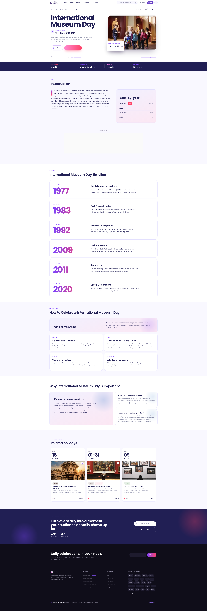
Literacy (137, 67)
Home (52, 9)
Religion (147, 586)
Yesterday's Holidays (88, 581)
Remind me (58, 48)
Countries (95, 2)
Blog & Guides (111, 587)
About (108, 575)
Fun (147, 579)
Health (151, 579)
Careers (151, 575)
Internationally (86, 67)
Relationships (140, 586)
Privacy (149, 608)
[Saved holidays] (156, 2)
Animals (130, 575)
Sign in (150, 2)
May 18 (61, 9)
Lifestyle (137, 582)
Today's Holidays (89, 575)
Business (145, 575)
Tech (147, 589)
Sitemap (154, 608)
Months (78, 2)
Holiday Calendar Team (76, 57)
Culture (130, 579)
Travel (152, 589)
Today (65, 2)
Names (143, 582)
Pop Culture (131, 586)
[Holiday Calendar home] (53, 2)
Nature (149, 582)
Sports (137, 589)
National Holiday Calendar (89, 584)
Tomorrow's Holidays (88, 578)
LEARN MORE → (152, 602)
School (109, 67)
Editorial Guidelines (141, 608)
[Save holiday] (82, 463)
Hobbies (130, 582)
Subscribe (151, 555)
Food (142, 579)
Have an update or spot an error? (148, 57)
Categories (86, 2)
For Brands (142, 2)
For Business (110, 581)
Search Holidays (87, 587)
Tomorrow (71, 2)
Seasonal (131, 589)
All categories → (132, 593)
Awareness (137, 575)
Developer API (145, 529)
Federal (136, 579)
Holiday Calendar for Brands (144, 524)
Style (142, 589)
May (57, 9)
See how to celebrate (72, 48)
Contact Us (110, 578)
